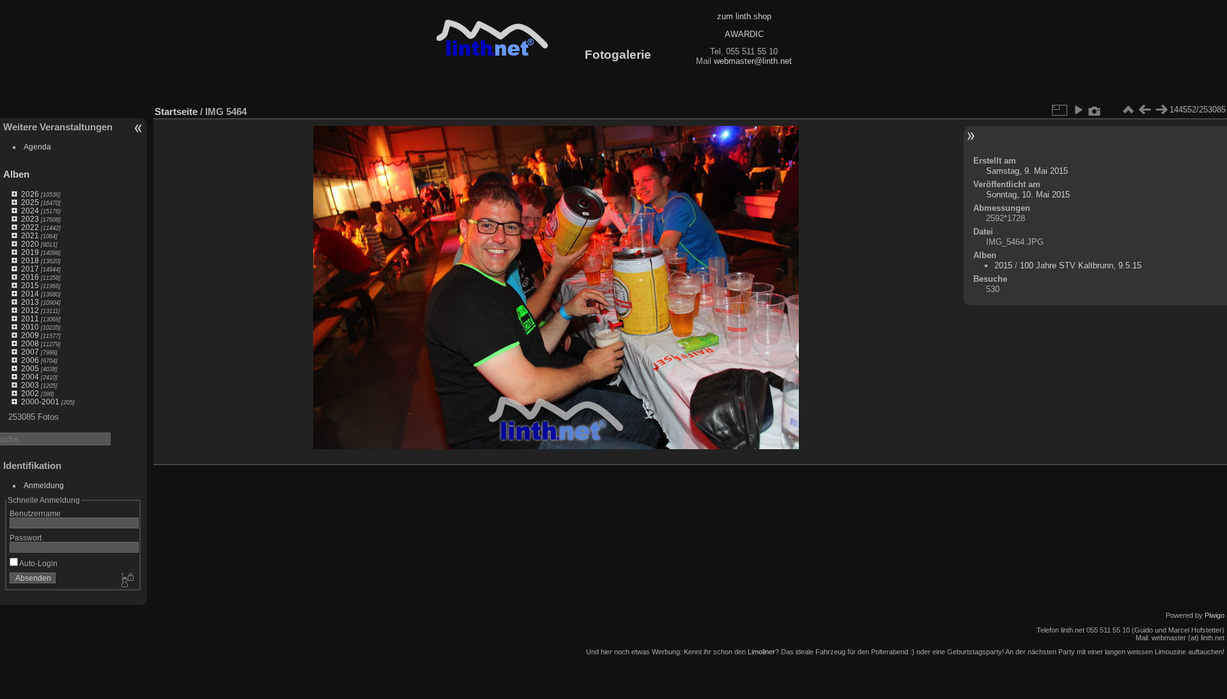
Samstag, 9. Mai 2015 (1027, 171)
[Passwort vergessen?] (126, 580)
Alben (16, 174)
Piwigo (1214, 615)
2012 (30, 310)
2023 (30, 219)
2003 (30, 385)
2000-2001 (40, 401)
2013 (30, 302)
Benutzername (35, 513)
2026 (30, 194)
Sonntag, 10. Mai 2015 (1028, 194)
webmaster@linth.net (753, 61)
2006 (30, 360)
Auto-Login (38, 563)
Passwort (26, 538)
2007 (30, 352)
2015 (30, 285)
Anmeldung (44, 485)
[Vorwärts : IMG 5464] (1161, 110)
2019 (30, 252)
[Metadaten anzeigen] (1094, 110)
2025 (30, 202)
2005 (30, 368)
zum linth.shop (744, 16)
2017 (30, 269)
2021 (30, 235)
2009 (30, 335)
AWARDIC (744, 34)
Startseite (176, 111)
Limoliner (761, 652)
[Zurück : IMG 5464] (1144, 110)
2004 (30, 377)
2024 (30, 210)
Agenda (37, 146)
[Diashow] (1078, 110)
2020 (30, 244)
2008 (30, 343)
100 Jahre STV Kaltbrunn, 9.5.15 (1080, 265)
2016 (30, 277)
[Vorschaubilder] (1128, 110)
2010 (30, 327)
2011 (30, 318)
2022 (30, 227)
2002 (30, 393)
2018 (30, 260)
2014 (30, 293)
